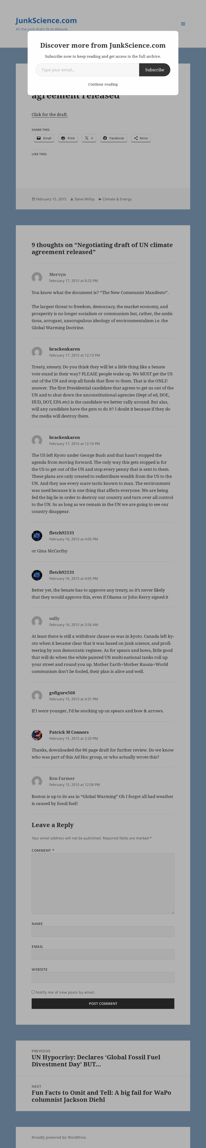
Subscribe (154, 70)
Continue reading (103, 84)
